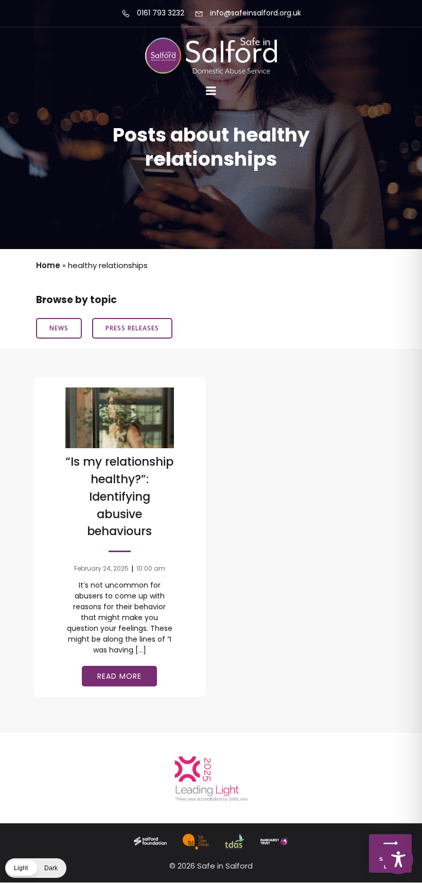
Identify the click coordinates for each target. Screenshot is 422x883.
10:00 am (150, 568)
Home (48, 265)
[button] (35, 868)
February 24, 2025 (101, 568)
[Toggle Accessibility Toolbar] (398, 859)
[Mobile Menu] (211, 91)
